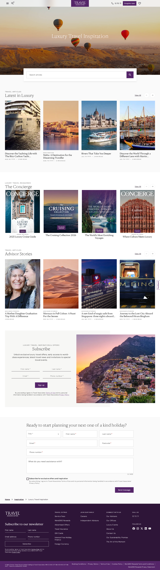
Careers (83, 516)
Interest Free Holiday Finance (63, 538)
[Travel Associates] (80, 3)
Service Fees (60, 516)
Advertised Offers (62, 525)
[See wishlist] (139, 3)
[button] (130, 74)
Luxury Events (112, 525)
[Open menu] (7, 3)
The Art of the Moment (115, 542)
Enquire (129, 3)
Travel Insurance (61, 529)
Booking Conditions (79, 564)
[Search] (12, 3)
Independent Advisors (89, 520)
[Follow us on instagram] (137, 529)
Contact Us (111, 533)
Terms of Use (50, 393)
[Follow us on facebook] (133, 529)
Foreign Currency (62, 544)
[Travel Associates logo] (12, 517)
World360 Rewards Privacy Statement (141, 567)
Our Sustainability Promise (117, 537)
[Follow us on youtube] (149, 529)
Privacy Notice (93, 564)
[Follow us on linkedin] (145, 529)
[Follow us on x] (141, 529)
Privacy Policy (64, 395)
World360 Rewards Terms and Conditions (139, 564)
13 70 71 (118, 3)
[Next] (152, 95)
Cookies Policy (117, 564)
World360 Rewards (62, 520)
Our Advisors (111, 516)
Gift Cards (59, 533)
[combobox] (80, 74)
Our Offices (111, 520)
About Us (110, 529)
